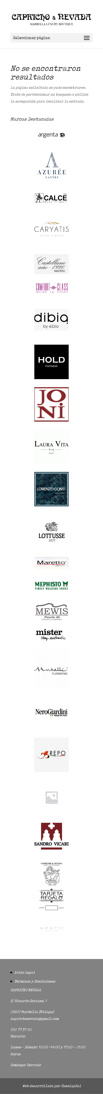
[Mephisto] (51, 593)
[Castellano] (51, 273)
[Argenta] (51, 140)
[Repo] (51, 771)
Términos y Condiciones (34, 981)
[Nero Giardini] (51, 728)
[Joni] (51, 420)
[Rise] (51, 813)
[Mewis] (51, 620)
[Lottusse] (51, 547)
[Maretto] (51, 568)
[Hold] (51, 378)
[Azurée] (51, 183)
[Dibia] (51, 335)
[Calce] (51, 202)
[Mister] (51, 640)
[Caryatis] (51, 245)
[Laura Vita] (51, 462)
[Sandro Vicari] (51, 848)
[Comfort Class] (51, 293)
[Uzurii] (51, 936)
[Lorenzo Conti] (51, 505)
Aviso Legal (24, 972)
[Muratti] (51, 686)
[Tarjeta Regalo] (51, 911)
